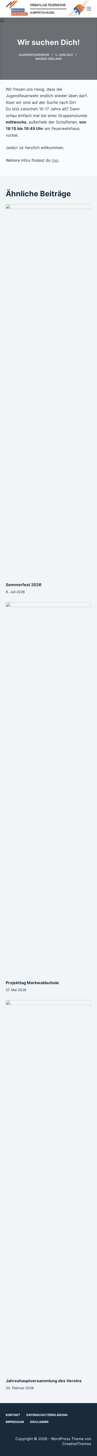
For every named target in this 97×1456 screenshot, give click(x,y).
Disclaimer (39, 1422)
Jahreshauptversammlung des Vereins (44, 1380)
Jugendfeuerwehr (33, 55)
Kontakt (13, 1415)
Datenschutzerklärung (47, 1415)
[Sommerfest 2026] (48, 390)
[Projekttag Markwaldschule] (48, 788)
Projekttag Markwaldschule (32, 982)
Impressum (15, 1422)
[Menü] (89, 8)
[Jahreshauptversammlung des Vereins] (48, 1186)
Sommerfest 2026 (24, 584)
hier (55, 160)
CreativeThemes (76, 1443)
